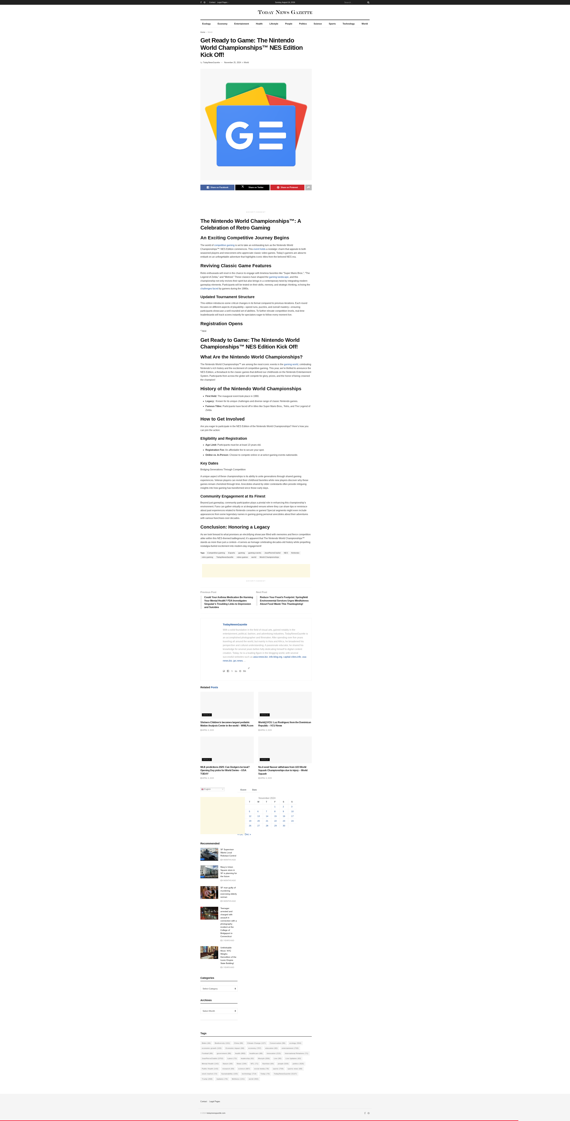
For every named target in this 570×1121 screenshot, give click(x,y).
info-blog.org (275, 657)
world (253, 557)
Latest (232, 1058)
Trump (207, 1079)
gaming (241, 553)
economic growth (212, 1048)
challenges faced (209, 288)
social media (261, 1069)
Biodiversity (222, 1043)
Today (265, 1074)
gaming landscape (279, 277)
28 (267, 826)
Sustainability (229, 1074)
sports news (295, 1069)
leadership (247, 1058)
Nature (228, 1064)
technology (249, 1074)
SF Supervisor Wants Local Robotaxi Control (228, 852)
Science (318, 23)
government (224, 1053)
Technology (349, 23)
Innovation (274, 1053)
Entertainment (241, 23)
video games (242, 557)
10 (292, 811)
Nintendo (295, 553)
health (240, 1053)
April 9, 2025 (208, 730)
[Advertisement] (256, 202)
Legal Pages (222, 2)
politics (298, 1064)
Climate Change (256, 1043)
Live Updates (293, 1058)
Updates (222, 1079)
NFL (254, 1064)
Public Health (210, 1069)
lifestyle (264, 1058)
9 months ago (229, 860)
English (207, 789)
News (242, 1064)
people (283, 1064)
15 (275, 816)
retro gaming (207, 557)
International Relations (296, 1053)
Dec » (248, 834)
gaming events (254, 553)
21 (267, 821)
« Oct (240, 834)
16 (284, 816)
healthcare (256, 1053)
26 (250, 826)
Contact (212, 2)
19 (250, 821)
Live (278, 1058)
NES (286, 553)
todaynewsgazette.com (216, 1113)
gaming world (291, 364)
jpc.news (238, 660)
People (288, 23)
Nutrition (268, 1064)
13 (258, 816)
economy (254, 1048)
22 (275, 821)
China (238, 1043)
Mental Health (210, 1064)
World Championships (269, 557)
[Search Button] (368, 2)
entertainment (290, 1048)
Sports (332, 23)
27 (258, 826)
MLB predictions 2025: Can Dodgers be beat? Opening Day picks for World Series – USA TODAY (225, 770)
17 (292, 816)
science (244, 1069)
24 (292, 821)
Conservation (277, 1043)
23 (284, 821)
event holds (259, 249)
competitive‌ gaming (224, 245)
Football (207, 1053)
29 (275, 826)
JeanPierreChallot (273, 553)
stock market (209, 1074)
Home (202, 32)
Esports (231, 553)
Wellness (238, 1079)
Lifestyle (273, 23)
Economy (222, 23)
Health (259, 23)
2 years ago (228, 940)
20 (258, 821)
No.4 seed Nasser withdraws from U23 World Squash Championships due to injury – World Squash (283, 770)
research (228, 1069)
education (271, 1048)
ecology (295, 1043)
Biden (206, 1043)
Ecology (206, 23)
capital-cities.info (292, 657)
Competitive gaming (216, 553)
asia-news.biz (260, 657)
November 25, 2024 (232, 62)
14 (267, 816)
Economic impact (235, 1048)
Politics (303, 23)
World (365, 23)
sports (278, 1069)
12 (250, 816)
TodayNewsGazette (211, 62)
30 (284, 826)
